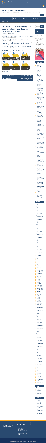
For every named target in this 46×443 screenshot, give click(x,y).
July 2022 (38, 277)
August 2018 (39, 348)
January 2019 (39, 340)
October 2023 (39, 255)
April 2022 (38, 282)
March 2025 (39, 230)
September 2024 (40, 239)
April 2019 (38, 336)
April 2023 (38, 264)
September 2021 (40, 292)
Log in (38, 389)
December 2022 (40, 270)
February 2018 (39, 356)
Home (3, 18)
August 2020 (39, 312)
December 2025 (40, 216)
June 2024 (38, 243)
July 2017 (38, 367)
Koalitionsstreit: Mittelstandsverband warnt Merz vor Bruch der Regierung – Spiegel (40, 135)
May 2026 (38, 209)
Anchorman (11, 33)
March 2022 (39, 283)
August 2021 (39, 294)
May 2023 (38, 262)
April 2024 (38, 246)
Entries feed (39, 390)
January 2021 (39, 304)
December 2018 (40, 342)
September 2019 (40, 328)
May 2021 (38, 298)
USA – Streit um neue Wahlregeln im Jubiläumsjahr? (22, 428)
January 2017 (39, 376)
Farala (4, 423)
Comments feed (40, 392)
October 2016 (39, 380)
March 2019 (39, 337)
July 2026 (38, 206)
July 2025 (38, 224)
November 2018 (40, 343)
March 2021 (39, 301)
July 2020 (38, 313)
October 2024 (39, 237)
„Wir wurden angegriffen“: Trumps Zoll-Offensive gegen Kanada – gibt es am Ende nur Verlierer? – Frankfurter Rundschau (40, 80)
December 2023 (40, 252)
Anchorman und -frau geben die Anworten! (23, 2)
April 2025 (38, 228)
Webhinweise (39, 413)
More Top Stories (40, 410)
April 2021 (38, 300)
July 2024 (38, 241)
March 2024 (39, 247)
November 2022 (40, 271)
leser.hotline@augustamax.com (9, 1)
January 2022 (39, 286)
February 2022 (39, 285)
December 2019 (40, 324)
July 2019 (38, 331)
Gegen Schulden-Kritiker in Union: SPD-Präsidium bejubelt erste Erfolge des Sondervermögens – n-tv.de (40, 150)
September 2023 (40, 256)
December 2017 (40, 359)
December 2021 (40, 288)
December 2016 (40, 377)
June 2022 (38, 279)
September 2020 (40, 310)
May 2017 (38, 370)
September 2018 (40, 346)
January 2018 (39, 358)
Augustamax (9, 18)
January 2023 (39, 268)
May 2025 (38, 227)
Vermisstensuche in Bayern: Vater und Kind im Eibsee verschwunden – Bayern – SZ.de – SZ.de (26, 78)
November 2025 (40, 218)
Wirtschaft (38, 415)
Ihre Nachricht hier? (17, 18)
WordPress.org (39, 393)
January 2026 (39, 215)
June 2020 (38, 315)
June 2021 (38, 297)
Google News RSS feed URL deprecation (40, 408)
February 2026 (39, 213)
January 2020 (39, 322)
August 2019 (39, 330)
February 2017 (39, 374)
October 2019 (39, 327)
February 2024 (39, 249)
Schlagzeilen (39, 412)
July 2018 (38, 349)
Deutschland (39, 403)
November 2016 (40, 379)
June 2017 (38, 368)
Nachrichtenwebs (26, 18)
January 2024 (39, 250)
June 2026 (38, 207)
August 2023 (39, 258)
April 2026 (38, 210)
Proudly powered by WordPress (16, 441)
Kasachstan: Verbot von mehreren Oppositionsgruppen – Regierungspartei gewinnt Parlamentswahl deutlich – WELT (40, 179)
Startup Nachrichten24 (36, 18)
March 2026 (39, 212)
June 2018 (38, 350)
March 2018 (39, 355)
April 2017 (38, 371)
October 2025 (39, 219)
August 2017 (39, 365)
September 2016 (40, 382)
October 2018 (39, 345)
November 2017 (40, 361)
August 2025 (39, 222)
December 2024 (40, 234)
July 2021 (38, 295)
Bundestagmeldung (40, 402)
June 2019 (38, 333)
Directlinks (39, 6)
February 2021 (39, 303)
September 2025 (40, 221)
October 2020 (39, 309)
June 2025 (38, 225)
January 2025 (39, 233)
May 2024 (38, 244)
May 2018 (38, 352)
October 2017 (39, 362)
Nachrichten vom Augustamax (14, 10)
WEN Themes (33, 441)
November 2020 (40, 307)
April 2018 (38, 353)
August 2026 (39, 204)
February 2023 (39, 267)
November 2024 (40, 236)
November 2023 (40, 253)
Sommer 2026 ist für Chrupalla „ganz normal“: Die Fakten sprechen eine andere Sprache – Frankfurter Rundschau (40, 127)
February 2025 (39, 231)
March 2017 (39, 373)
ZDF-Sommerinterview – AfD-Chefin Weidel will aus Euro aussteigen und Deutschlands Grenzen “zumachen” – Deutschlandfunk (40, 108)
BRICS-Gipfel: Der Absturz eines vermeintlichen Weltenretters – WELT (8, 77)
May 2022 (38, 280)
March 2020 (39, 319)
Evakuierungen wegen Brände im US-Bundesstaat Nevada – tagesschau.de (40, 195)
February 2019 (39, 339)
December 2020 (40, 306)
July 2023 (38, 259)
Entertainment (39, 405)
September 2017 (40, 364)
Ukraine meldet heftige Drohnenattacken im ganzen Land (16, 42)
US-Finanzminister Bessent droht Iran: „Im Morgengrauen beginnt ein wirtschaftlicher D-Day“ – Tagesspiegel (40, 98)
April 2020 (38, 318)
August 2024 (39, 240)
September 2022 (40, 274)
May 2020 (38, 316)
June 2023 (38, 261)
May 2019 (38, 334)
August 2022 (39, 276)
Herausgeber (5, 21)
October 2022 (39, 273)
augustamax (5, 71)
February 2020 (39, 321)
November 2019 (40, 325)
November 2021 (40, 289)
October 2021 (39, 291)
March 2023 (39, 265)
